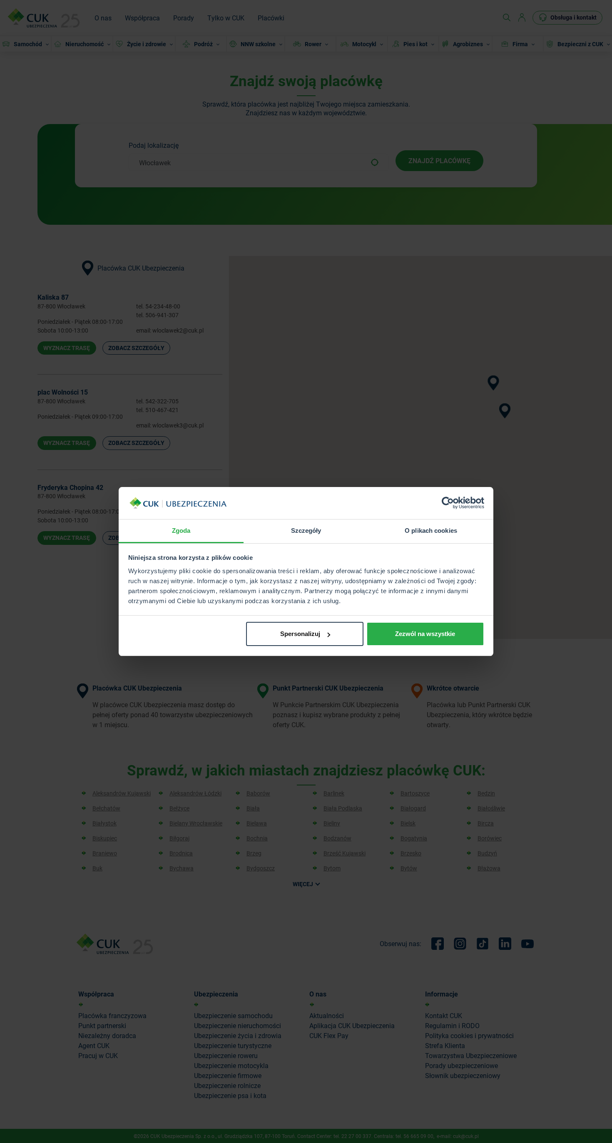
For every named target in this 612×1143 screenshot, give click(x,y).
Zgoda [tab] (181, 530)
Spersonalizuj (300, 633)
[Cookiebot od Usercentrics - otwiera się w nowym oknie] (447, 503)
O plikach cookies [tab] (431, 530)
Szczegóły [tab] (306, 530)
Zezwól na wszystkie (425, 633)
